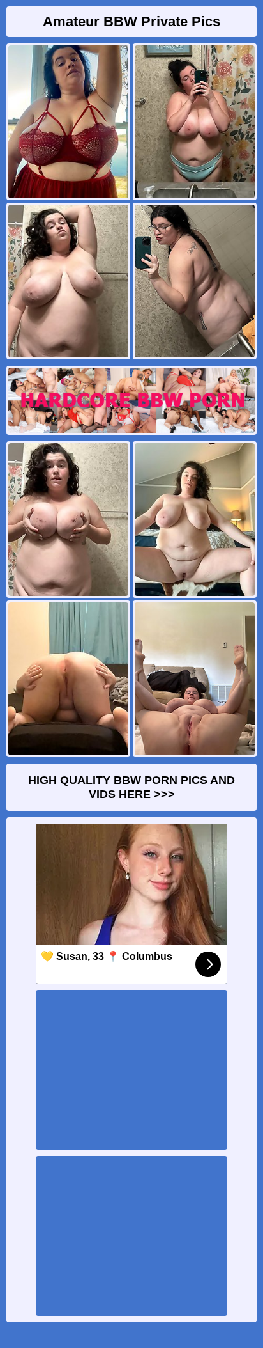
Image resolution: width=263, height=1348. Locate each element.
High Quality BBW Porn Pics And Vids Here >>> (131, 787)
